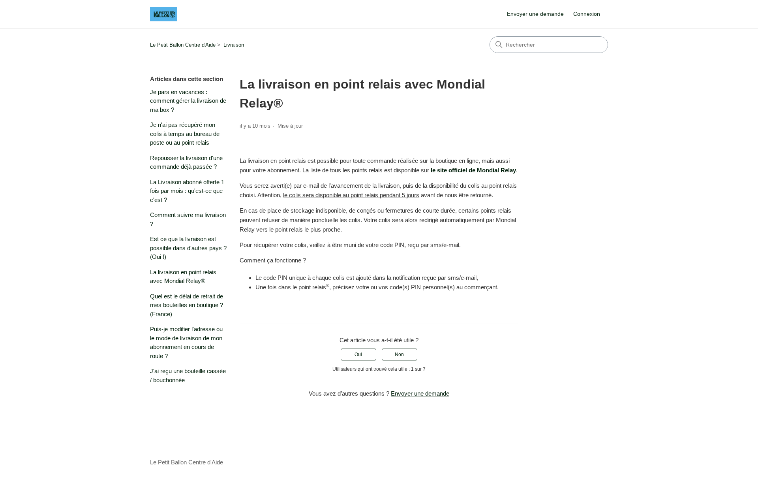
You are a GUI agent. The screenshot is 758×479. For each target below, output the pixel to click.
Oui (358, 354)
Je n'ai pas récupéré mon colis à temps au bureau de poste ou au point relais (185, 133)
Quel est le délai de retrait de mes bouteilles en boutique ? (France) (186, 305)
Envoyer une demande (535, 14)
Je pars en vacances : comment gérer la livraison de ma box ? (188, 101)
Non (399, 354)
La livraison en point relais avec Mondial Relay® (183, 277)
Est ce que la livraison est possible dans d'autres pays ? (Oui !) (188, 248)
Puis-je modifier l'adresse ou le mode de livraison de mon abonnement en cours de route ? (186, 342)
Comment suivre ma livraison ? (188, 219)
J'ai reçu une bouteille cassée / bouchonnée (188, 375)
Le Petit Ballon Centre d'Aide (183, 45)
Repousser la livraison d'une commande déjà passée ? (186, 162)
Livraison (233, 45)
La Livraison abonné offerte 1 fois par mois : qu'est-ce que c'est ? (187, 191)
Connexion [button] (586, 14)
